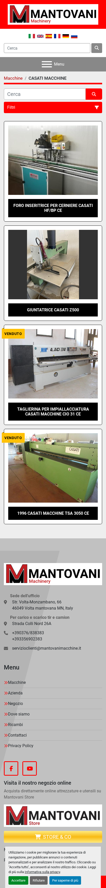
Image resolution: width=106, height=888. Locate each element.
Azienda (15, 693)
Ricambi (15, 724)
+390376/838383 (28, 632)
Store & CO (57, 837)
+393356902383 (27, 639)
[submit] (96, 48)
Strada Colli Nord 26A (31, 623)
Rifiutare (39, 880)
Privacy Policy (20, 745)
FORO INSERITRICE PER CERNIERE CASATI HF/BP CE (53, 208)
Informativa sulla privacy (42, 872)
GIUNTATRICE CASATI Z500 (53, 309)
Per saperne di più (65, 880)
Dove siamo (19, 714)
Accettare (18, 880)
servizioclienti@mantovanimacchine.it (46, 648)
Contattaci (17, 735)
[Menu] (47, 64)
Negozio (15, 703)
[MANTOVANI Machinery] (53, 573)
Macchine (17, 682)
